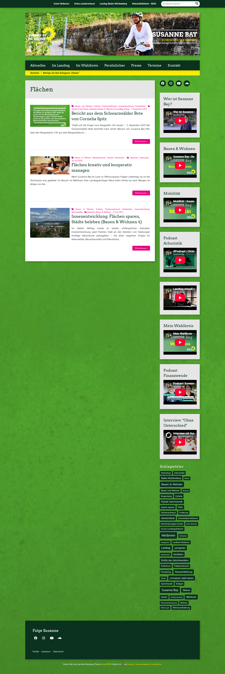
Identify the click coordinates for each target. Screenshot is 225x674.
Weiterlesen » (141, 141)
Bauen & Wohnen (105, 109)
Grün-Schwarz (191, 524)
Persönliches (114, 65)
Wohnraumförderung (181, 607)
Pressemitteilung (183, 571)
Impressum (46, 651)
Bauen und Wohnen (84, 106)
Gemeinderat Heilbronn (188, 518)
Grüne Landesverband (84, 3)
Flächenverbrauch (109, 106)
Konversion (119, 157)
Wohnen (183, 602)
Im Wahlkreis (87, 65)
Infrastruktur (127, 209)
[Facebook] (163, 83)
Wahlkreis (191, 596)
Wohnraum (165, 608)
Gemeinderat (167, 518)
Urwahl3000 (106, 664)
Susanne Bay (174, 34)
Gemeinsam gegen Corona (172, 524)
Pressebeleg (140, 106)
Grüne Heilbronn (61, 3)
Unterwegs (143, 157)
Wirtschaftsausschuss (169, 603)
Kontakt (174, 65)
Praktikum (166, 566)
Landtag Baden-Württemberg (113, 3)
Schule (163, 578)
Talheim (186, 590)
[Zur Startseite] (42, 40)
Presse (136, 65)
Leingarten (180, 547)
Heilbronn (168, 535)
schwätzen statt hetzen (182, 578)
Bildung (186, 490)
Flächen (97, 106)
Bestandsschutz (99, 157)
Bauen (186, 478)
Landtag (165, 548)
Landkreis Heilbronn (181, 542)
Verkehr (164, 597)
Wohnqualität (76, 212)
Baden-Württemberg (171, 478)
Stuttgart (179, 583)
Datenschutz (58, 651)
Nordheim (178, 554)
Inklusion (183, 536)
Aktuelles (37, 65)
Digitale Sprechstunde (172, 501)
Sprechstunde (166, 583)
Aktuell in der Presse (80, 109)
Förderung (183, 512)
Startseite (34, 72)
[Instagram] (171, 83)
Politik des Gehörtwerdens (175, 560)
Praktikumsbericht (181, 566)
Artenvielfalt (179, 473)
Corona (178, 496)
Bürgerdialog (166, 496)
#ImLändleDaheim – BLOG (144, 3)
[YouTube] (179, 83)
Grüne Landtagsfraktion (172, 528)
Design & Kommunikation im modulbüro (144, 664)
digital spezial (167, 507)
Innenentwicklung (126, 106)
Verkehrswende (177, 597)
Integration (165, 542)
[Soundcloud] (187, 83)
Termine (154, 65)
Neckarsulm (165, 554)
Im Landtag (61, 65)
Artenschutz (166, 473)
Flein (180, 507)
